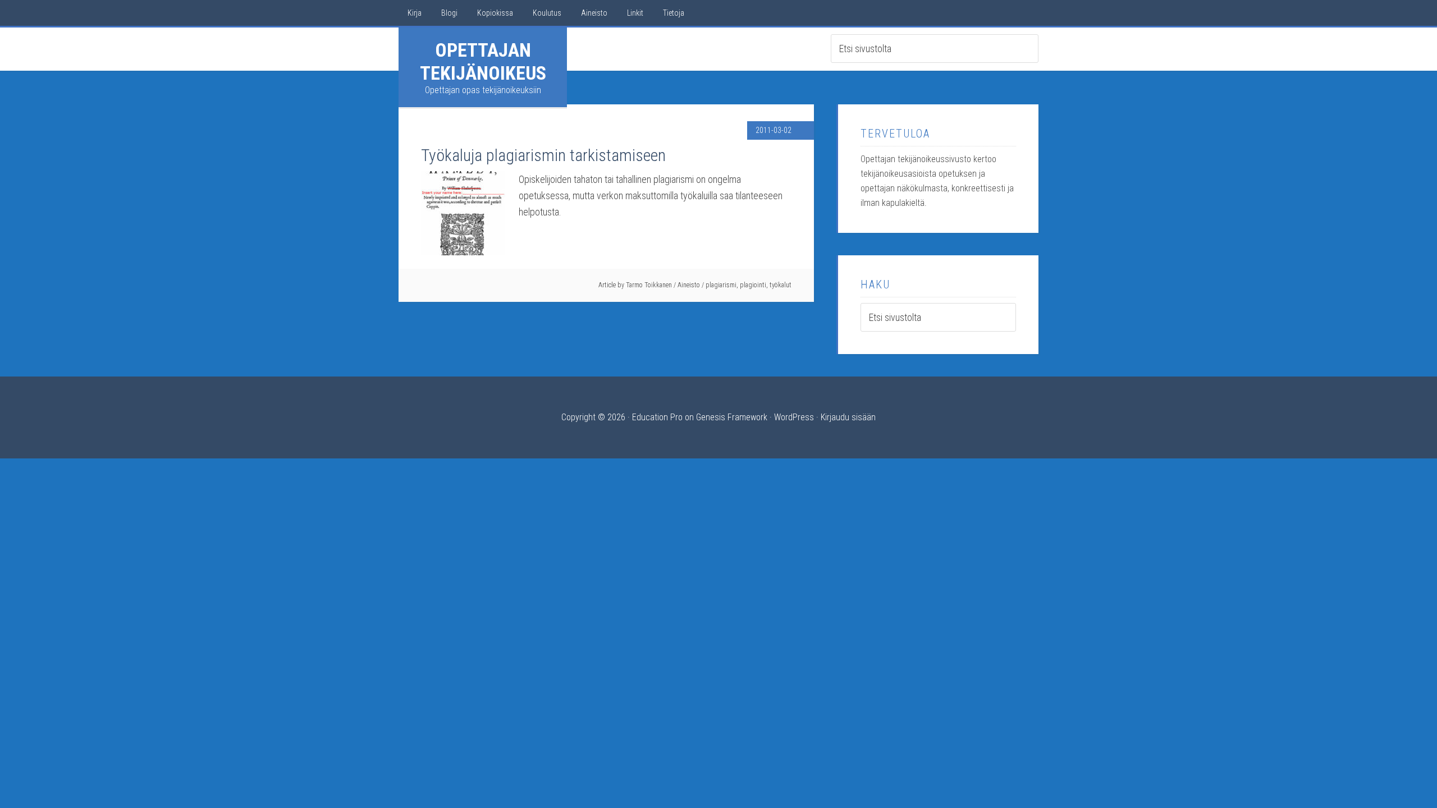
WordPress (794, 417)
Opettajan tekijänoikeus (483, 61)
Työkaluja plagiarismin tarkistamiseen (543, 155)
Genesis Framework (731, 417)
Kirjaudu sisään (848, 417)
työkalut (780, 285)
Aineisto (689, 285)
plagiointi (753, 285)
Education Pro (657, 417)
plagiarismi (721, 285)
